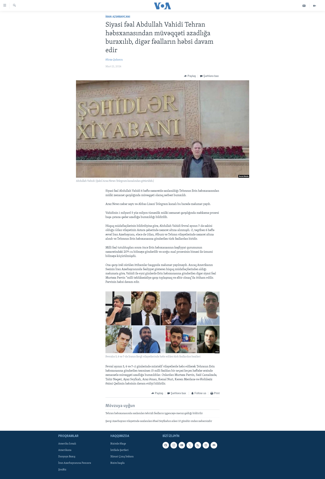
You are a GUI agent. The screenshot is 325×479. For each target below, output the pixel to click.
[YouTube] (304, 5)
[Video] (314, 5)
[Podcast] (206, 445)
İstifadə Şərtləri (119, 450)
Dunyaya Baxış (66, 456)
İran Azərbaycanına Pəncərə (74, 463)
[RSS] (198, 445)
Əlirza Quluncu (114, 59)
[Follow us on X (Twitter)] (190, 445)
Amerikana (64, 450)
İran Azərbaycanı (117, 16)
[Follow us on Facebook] (165, 445)
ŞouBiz (62, 469)
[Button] (190, 76)
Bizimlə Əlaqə (118, 443)
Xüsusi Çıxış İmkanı (122, 456)
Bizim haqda (117, 463)
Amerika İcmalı (67, 443)
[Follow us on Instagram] (173, 445)
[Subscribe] (214, 445)
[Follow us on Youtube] (182, 445)
